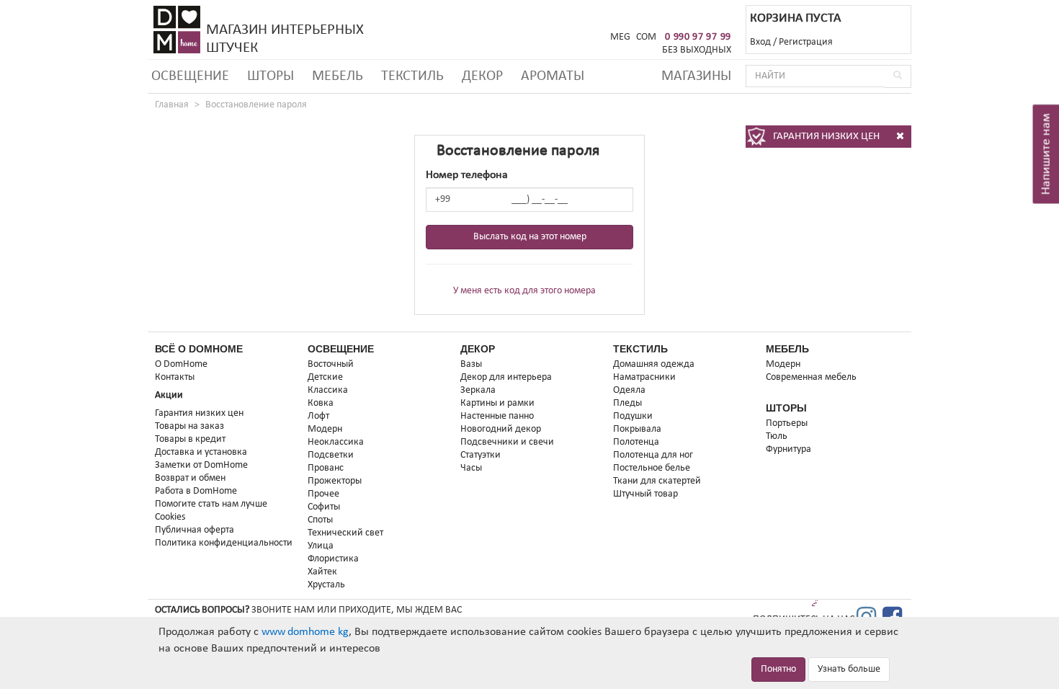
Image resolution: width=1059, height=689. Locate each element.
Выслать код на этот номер (529, 236)
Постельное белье (651, 468)
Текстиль (412, 76)
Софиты (324, 507)
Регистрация (806, 42)
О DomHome (181, 364)
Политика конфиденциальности (223, 543)
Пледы (627, 403)
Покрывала (637, 429)
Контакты (175, 377)
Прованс (326, 468)
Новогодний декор (500, 429)
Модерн (325, 429)
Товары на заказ (189, 426)
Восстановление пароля (256, 104)
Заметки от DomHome (201, 465)
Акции (169, 395)
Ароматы (552, 76)
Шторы (270, 76)
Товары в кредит (190, 439)
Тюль (776, 436)
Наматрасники (644, 377)
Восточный (331, 364)
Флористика (333, 559)
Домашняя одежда (653, 364)
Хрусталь (326, 584)
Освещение (190, 76)
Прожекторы (335, 481)
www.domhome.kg (305, 632)
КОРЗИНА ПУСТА (795, 18)
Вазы (471, 364)
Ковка (321, 403)
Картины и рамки (497, 403)
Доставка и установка (201, 452)
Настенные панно (497, 416)
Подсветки (331, 455)
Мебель (337, 76)
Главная (172, 104)
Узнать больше (849, 669)
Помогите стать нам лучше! (213, 504)
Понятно (778, 669)
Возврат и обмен (190, 478)
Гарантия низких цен (199, 413)
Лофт (318, 416)
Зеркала (478, 390)
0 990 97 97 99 (698, 37)
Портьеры (787, 423)
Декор (482, 76)
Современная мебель (811, 377)
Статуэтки (480, 455)
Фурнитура (788, 449)
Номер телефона (467, 175)
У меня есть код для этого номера (524, 290)
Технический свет (345, 533)
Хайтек (322, 571)
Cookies (170, 517)
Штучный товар (645, 494)
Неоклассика (336, 442)
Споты (320, 520)
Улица (321, 546)
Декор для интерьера (506, 377)
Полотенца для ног (653, 455)
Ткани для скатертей (657, 481)
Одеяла (629, 390)
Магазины (696, 76)
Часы (471, 468)
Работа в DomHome (196, 491)
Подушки (633, 416)
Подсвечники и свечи (507, 442)
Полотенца (636, 442)
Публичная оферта (194, 530)
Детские (325, 377)
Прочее (323, 494)
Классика (328, 390)
